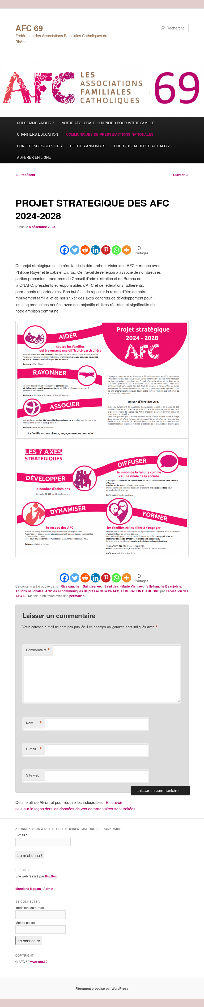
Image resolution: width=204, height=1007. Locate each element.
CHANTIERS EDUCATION (37, 134)
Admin (48, 888)
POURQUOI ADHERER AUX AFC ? (141, 145)
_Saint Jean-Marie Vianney (123, 586)
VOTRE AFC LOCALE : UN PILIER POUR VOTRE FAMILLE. (109, 122)
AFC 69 (29, 27)
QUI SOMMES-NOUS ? (35, 122)
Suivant (181, 174)
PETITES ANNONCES (87, 145)
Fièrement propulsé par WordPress (102, 988)
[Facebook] (64, 246)
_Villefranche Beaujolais (162, 586)
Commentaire (38, 650)
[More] (126, 246)
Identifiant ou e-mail (29, 907)
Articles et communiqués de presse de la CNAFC (82, 591)
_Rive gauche (69, 586)
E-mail (34, 749)
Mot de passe (25, 922)
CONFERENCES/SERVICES (39, 145)
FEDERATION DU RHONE (140, 591)
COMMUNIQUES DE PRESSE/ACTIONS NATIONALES (110, 134)
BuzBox (51, 876)
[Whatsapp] (116, 246)
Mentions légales (28, 888)
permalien (76, 595)
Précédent (25, 174)
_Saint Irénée (91, 586)
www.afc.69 (39, 961)
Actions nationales (29, 591)
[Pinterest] (105, 246)
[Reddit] (85, 246)
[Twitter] (74, 246)
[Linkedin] (95, 246)
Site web (32, 775)
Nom (34, 723)
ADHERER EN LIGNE (34, 157)
